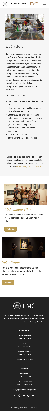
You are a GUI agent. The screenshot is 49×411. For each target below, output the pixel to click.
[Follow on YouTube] (33, 396)
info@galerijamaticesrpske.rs (29, 166)
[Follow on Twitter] (24, 396)
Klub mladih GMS (18, 209)
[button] (44, 4)
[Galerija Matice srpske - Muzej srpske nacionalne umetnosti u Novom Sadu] (15, 4)
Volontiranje (11, 262)
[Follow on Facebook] (15, 396)
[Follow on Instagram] (19, 396)
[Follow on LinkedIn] (28, 396)
